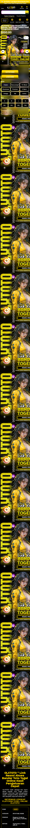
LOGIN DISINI (10, 77)
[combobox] (13, 12)
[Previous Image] (3, 51)
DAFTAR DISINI (10, 72)
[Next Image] (27, 51)
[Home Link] (11, 8)
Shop (2, 8)
